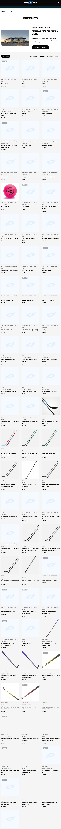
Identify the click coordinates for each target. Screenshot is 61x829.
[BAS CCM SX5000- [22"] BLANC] (51, 192)
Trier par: (42, 56)
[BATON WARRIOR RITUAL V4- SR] (30, 406)
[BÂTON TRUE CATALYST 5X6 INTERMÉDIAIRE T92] (51, 819)
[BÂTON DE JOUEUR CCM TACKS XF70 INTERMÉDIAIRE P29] (51, 533)
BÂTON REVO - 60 (26, 643)
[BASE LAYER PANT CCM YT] (51, 376)
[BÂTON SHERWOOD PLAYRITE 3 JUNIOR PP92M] (30, 755)
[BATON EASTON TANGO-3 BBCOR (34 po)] (51, 597)
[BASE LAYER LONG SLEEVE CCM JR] (10, 344)
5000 (43, 83)
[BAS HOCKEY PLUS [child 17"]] (30, 315)
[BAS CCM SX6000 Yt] (10, 285)
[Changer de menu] (1, 2)
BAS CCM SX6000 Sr (47, 270)
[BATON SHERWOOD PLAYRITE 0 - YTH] (51, 660)
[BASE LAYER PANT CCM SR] (30, 376)
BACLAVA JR (4, 177)
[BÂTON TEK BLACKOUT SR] (10, 819)
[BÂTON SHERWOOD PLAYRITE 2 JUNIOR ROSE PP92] (51, 723)
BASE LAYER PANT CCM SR (29, 391)
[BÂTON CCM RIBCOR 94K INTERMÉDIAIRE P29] (10, 470)
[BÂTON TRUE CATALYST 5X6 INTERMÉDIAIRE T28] (30, 819)
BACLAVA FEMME (26, 145)
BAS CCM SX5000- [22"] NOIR (9, 238)
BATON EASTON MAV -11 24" (49, 580)
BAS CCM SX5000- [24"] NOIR (50, 238)
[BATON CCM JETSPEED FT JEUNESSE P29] (10, 438)
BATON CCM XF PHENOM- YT (9, 516)
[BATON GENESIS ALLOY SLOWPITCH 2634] (10, 628)
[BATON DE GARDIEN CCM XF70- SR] (10, 533)
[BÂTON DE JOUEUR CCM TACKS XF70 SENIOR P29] (30, 565)
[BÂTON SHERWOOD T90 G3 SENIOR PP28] (30, 787)
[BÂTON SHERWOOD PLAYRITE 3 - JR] (10, 755)
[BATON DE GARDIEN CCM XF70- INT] (10, 406)
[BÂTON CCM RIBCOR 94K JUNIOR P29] (30, 470)
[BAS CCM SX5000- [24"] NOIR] (51, 223)
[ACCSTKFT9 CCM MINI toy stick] (10, 98)
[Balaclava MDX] (30, 162)
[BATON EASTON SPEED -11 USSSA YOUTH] (30, 597)
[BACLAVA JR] (10, 162)
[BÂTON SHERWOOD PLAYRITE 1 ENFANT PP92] (51, 692)
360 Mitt (24, 83)
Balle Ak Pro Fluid (6, 207)
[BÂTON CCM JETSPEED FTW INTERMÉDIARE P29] (51, 438)
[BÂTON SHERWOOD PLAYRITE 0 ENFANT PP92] (10, 692)
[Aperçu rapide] (17, 63)
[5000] (51, 68)
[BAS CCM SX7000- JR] (51, 285)
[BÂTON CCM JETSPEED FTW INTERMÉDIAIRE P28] (30, 438)
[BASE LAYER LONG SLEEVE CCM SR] (30, 344)
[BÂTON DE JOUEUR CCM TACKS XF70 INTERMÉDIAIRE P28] (30, 533)
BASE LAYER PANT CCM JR (8, 391)
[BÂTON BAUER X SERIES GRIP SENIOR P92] (51, 406)
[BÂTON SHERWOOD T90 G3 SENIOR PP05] (10, 787)
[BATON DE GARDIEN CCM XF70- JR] (51, 501)
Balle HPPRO (25, 207)
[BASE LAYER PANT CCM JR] (10, 376)
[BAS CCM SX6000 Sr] (51, 255)
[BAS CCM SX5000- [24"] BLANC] (30, 223)
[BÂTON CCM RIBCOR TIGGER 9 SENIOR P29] (51, 470)
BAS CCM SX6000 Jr (27, 270)
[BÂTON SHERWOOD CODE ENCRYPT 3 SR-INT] (10, 660)
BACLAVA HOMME (47, 145)
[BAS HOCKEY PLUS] (10, 315)
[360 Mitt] (30, 68)
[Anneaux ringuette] (51, 98)
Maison (3, 11)
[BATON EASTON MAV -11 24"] (51, 565)
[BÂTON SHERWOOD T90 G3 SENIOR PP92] (51, 787)
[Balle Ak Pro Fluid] (10, 192)
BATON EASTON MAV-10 (8, 612)
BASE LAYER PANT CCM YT (49, 391)
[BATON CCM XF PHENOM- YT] (10, 501)
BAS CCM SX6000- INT (28, 300)
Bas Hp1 (44, 330)
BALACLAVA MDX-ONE (48, 177)
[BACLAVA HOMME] (51, 130)
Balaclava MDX (26, 177)
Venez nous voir (40, 47)
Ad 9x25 (24, 113)
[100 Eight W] (10, 68)
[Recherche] (59, 2)
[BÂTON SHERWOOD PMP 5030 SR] (51, 755)
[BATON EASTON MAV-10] (10, 597)
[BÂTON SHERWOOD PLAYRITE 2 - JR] (10, 723)
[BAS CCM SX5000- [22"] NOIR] (10, 223)
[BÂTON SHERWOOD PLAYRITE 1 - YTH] (30, 692)
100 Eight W (4, 83)
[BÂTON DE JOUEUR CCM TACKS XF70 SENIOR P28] (10, 565)
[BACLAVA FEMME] (30, 130)
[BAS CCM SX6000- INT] (30, 285)
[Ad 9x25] (30, 98)
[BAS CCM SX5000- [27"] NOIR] (10, 255)
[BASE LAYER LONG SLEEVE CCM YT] (51, 344)
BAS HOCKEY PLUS (6, 330)
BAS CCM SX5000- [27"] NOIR (9, 270)
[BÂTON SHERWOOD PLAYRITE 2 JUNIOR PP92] (30, 723)
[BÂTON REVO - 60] (30, 628)
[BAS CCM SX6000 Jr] (30, 255)
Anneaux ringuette (47, 113)
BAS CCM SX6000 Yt (7, 300)
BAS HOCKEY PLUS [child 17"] (30, 330)
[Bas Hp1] (51, 315)
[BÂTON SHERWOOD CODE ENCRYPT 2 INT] (51, 628)
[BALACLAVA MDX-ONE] (51, 162)
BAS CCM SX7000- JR (48, 300)
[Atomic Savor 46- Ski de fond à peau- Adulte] (10, 130)
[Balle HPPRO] (30, 192)
